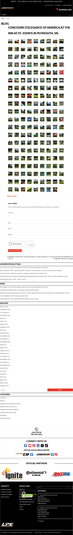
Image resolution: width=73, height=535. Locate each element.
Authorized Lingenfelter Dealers (28, 494)
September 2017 (5, 342)
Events (2, 401)
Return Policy (23, 497)
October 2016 (4, 362)
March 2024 (4, 306)
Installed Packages (6, 489)
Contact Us (22, 492)
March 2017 (4, 347)
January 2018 (4, 333)
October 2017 (4, 339)
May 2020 (3, 318)
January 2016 (4, 386)
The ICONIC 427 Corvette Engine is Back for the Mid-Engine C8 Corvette (24, 267)
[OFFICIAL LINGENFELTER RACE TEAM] (52, 454)
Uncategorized (5, 418)
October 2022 (4, 312)
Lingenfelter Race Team (8, 412)
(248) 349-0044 (42, 516)
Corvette (3, 398)
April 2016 (3, 380)
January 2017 (4, 353)
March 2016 (4, 383)
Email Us (41, 521)
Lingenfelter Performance (9, 409)
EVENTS (13, 1)
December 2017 (5, 336)
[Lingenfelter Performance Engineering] (7, 8)
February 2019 (5, 327)
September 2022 (5, 315)
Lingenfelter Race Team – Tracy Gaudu (13, 279)
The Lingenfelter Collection (26, 502)
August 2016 (4, 368)
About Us (22, 489)
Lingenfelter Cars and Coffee (10, 403)
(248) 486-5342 (42, 503)
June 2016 (3, 374)
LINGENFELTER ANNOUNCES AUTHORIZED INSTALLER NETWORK (19, 290)
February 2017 (5, 350)
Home (3, 18)
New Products (5, 497)
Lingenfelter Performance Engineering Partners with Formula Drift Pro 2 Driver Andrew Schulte (34, 276)
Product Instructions (25, 504)
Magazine (3, 415)
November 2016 (5, 359)
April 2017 (3, 345)
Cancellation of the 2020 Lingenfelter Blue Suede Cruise (19, 299)
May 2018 (3, 330)
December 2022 (5, 309)
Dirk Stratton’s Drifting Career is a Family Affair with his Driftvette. (23, 273)
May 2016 (3, 377)
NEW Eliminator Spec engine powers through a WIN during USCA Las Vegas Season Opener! (31, 270)
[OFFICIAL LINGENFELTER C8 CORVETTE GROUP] (31, 454)
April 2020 (3, 321)
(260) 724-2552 (49, 5)
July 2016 (3, 371)
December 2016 (5, 356)
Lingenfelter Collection (52, 1)
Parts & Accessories (6, 492)
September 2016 (5, 365)
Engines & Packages (6, 494)
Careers (21, 509)
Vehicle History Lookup (25, 499)
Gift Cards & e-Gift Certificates (30, 1)
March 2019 (4, 324)
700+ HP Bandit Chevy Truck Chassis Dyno (14, 296)
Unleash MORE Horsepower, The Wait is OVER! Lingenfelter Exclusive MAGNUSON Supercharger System (35, 293)
